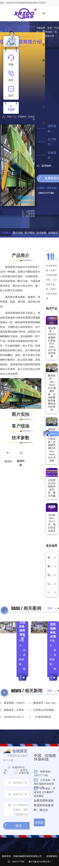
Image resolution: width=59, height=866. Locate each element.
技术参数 (41, 232)
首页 (49, 28)
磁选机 (8, 461)
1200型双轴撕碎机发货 (53, 628)
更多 (49, 608)
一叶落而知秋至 (42, 717)
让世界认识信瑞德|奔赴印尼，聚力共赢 (52, 488)
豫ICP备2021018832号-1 (39, 862)
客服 (11, 64)
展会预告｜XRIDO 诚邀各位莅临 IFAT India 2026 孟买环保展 (52, 342)
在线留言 (53, 232)
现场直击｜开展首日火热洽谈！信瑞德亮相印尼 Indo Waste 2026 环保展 (52, 445)
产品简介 (6, 232)
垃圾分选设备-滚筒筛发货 (22, 628)
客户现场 (30, 232)
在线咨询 (39, 823)
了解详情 (22, 678)
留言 (11, 95)
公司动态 (47, 32)
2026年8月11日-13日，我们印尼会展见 (52, 523)
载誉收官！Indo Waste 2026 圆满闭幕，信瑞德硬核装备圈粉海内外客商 (52, 392)
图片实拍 (18, 232)
